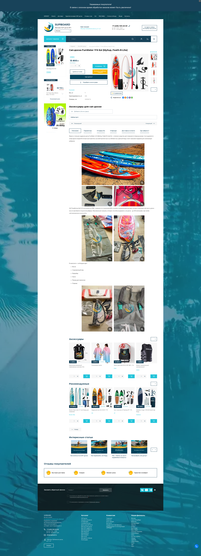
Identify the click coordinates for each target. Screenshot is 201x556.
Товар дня (109, 518)
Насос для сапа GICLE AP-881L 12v (124, 365)
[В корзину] (62, 94)
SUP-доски (84, 518)
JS (114, 413)
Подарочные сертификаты (114, 525)
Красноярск (134, 530)
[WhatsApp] (132, 98)
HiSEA (137, 370)
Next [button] (155, 89)
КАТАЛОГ (46, 16)
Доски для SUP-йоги (87, 525)
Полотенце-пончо (96, 365)
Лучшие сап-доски (86, 520)
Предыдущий (77, 123)
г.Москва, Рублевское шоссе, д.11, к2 (90, 28)
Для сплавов (84, 534)
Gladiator (138, 414)
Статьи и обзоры (111, 16)
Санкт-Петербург (136, 520)
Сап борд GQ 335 (51, 68)
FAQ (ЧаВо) (102, 16)
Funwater (72, 90)
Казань (133, 526)
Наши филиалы (138, 515)
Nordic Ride (72, 414)
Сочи (132, 543)
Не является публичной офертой (54, 519)
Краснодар (134, 528)
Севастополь (135, 541)
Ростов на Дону (135, 536)
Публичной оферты (94, 502)
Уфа (132, 544)
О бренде (113, 131)
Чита (132, 546)
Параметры (88, 131)
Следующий (149, 123)
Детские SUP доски (86, 526)
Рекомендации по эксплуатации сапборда (115, 527)
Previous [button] (152, 339)
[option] (129, 72)
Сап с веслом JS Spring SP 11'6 (123, 410)
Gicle (115, 368)
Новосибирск (135, 533)
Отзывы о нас (88, 16)
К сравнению (118, 93)
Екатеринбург (135, 523)
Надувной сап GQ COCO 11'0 (99, 410)
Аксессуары (84, 539)
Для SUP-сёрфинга (86, 528)
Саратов (133, 539)
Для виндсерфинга (86, 530)
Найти (132, 39)
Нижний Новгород (136, 531)
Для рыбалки (85, 533)
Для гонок (84, 536)
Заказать (106, 490)
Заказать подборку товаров (100, 71)
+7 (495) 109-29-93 (119, 26)
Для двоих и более (86, 538)
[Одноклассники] (125, 98)
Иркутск (133, 525)
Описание (75, 131)
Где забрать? (144, 131)
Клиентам (110, 515)
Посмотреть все (55, 99)
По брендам (84, 521)
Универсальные (86, 523)
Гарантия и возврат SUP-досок (73, 16)
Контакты (127, 16)
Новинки (109, 520)
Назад (76, 429)
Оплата (53, 16)
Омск (132, 534)
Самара (133, 538)
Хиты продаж (110, 521)
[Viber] (130, 98)
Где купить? (89, 77)
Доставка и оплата (128, 131)
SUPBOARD (62, 24)
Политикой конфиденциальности (79, 497)
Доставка (60, 16)
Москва (133, 518)
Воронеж (133, 521)
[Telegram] (127, 98)
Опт (95, 16)
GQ (92, 413)
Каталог (84, 515)
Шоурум (48, 545)
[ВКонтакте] (123, 98)
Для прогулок (85, 531)
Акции (120, 16)
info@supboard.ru (52, 535)
